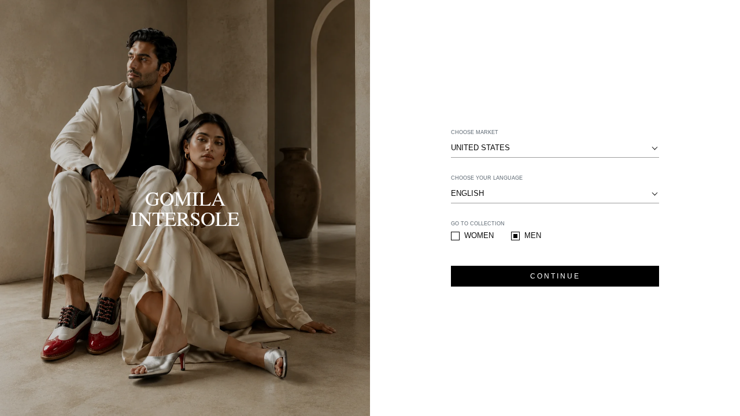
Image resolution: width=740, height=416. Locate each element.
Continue (555, 276)
